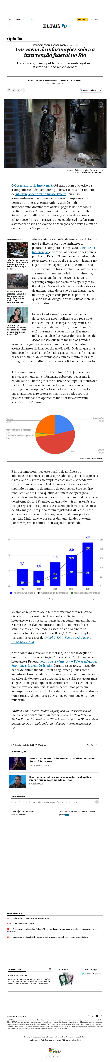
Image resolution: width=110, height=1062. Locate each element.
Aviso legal (49, 1037)
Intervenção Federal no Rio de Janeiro (49, 45)
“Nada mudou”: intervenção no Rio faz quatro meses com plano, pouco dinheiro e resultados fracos (16, 297)
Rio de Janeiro (72, 802)
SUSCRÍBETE (82, 19)
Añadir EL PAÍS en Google (92, 90)
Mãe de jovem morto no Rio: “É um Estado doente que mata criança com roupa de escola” (17, 264)
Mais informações (18, 814)
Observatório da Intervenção (34, 185)
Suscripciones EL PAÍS (36, 1040)
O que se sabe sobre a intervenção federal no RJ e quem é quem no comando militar (60, 778)
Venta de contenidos (38, 1037)
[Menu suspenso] (9, 26)
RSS (63, 1040)
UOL (60, 637)
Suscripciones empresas (53, 1040)
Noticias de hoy (76, 1040)
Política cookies (59, 1037)
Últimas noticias (15, 913)
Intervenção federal (19, 802)
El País (31, 784)
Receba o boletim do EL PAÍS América (30, 745)
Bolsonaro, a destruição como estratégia (32, 918)
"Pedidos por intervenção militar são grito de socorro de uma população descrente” (17, 330)
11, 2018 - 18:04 (55, 83)
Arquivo (62, 969)
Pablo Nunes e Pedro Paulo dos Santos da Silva (55, 80)
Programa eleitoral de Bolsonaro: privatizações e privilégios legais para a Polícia (50, 937)
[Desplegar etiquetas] (97, 802)
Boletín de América (18, 976)
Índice (68, 1040)
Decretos (60, 802)
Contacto (27, 1037)
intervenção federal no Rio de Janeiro (40, 194)
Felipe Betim (33, 765)
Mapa (83, 1037)
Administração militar (46, 802)
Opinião (14, 39)
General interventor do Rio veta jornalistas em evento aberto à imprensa (63, 760)
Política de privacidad (73, 1037)
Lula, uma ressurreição (23, 923)
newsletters (14, 969)
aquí (67, 814)
